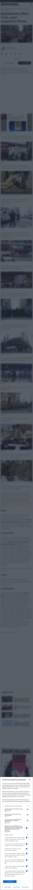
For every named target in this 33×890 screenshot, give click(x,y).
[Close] (30, 779)
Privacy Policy (25, 887)
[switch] (27, 809)
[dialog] (16, 833)
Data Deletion (8, 887)
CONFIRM (10, 881)
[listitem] (16, 806)
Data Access (16, 887)
